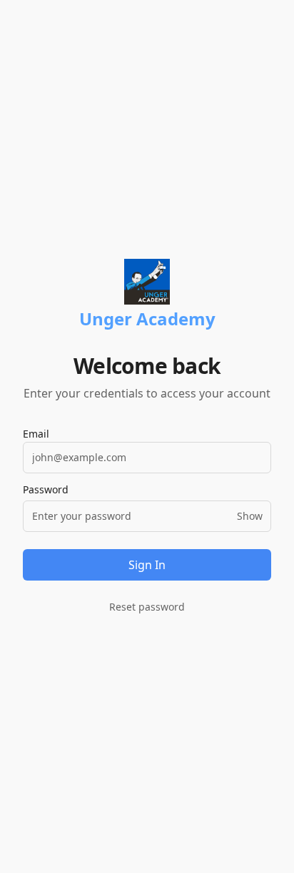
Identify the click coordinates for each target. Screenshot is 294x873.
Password (46, 490)
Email (36, 433)
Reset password (147, 606)
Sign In (147, 565)
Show (250, 516)
